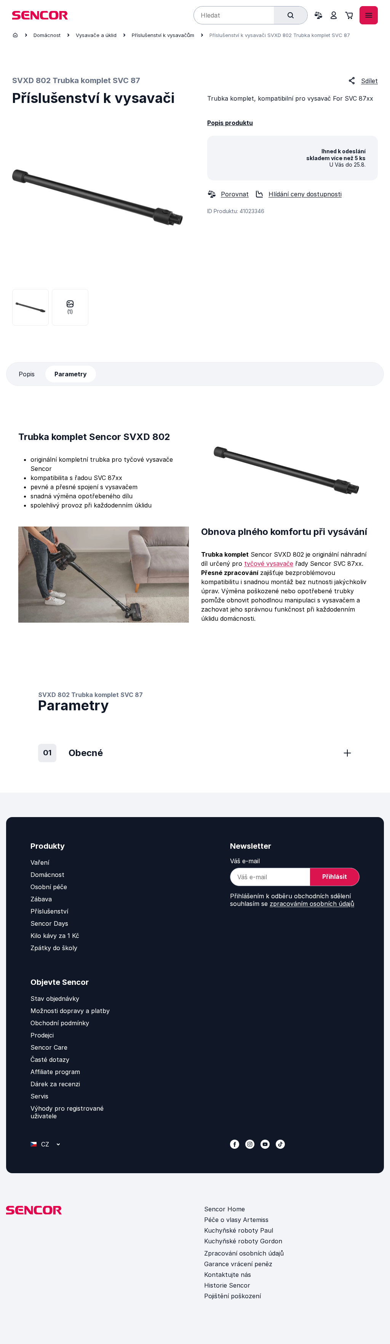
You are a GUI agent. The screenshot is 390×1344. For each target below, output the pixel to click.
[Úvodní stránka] (15, 35)
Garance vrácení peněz (238, 1264)
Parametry (70, 374)
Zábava (41, 899)
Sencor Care (48, 1047)
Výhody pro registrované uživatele (67, 1112)
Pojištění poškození (232, 1296)
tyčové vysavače (268, 563)
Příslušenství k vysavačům (163, 35)
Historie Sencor (227, 1285)
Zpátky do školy (53, 948)
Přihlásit (334, 876)
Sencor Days (49, 923)
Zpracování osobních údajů (244, 1253)
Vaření (39, 862)
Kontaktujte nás (227, 1274)
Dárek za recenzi (55, 1084)
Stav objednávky (54, 998)
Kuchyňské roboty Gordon (243, 1241)
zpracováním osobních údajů (312, 903)
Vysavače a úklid (96, 35)
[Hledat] (290, 15)
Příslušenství (49, 911)
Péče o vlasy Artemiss (236, 1220)
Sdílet (369, 81)
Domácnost (47, 35)
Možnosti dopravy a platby (70, 1011)
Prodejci (42, 1035)
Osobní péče (48, 887)
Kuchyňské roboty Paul (238, 1230)
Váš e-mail (245, 861)
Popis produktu (230, 123)
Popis (27, 374)
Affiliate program (55, 1072)
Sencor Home (224, 1209)
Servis (39, 1096)
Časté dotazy (49, 1059)
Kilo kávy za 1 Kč (54, 935)
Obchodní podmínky (59, 1023)
